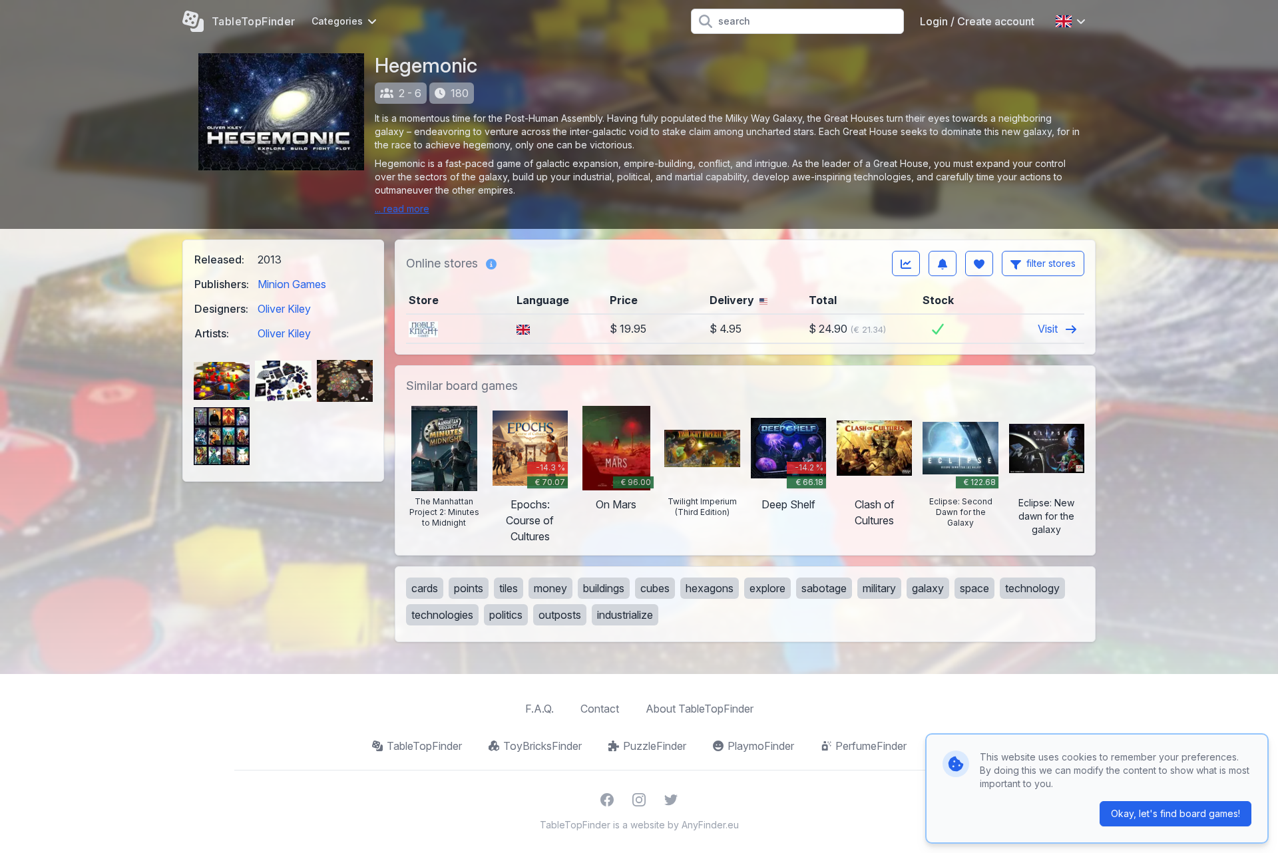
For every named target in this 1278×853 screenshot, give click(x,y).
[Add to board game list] (979, 263)
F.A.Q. (539, 708)
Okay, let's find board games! (1175, 813)
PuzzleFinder (654, 746)
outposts (559, 614)
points (468, 588)
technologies (442, 614)
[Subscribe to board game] (943, 263)
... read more (402, 208)
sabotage (824, 588)
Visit (1049, 328)
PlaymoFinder (761, 746)
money (550, 588)
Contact (599, 708)
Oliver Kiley (284, 308)
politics (506, 614)
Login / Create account (977, 21)
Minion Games (292, 284)
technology (1032, 588)
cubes (655, 588)
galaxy (928, 588)
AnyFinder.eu (710, 824)
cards (424, 588)
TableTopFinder (424, 746)
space (974, 588)
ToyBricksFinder (542, 746)
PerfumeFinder (871, 746)
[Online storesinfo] (491, 263)
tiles (508, 588)
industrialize (625, 614)
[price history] (906, 263)
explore (767, 588)
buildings (603, 588)
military (879, 588)
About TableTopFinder (699, 708)
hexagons (710, 588)
